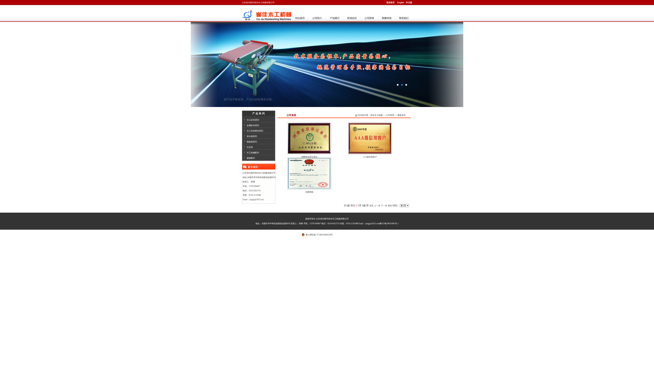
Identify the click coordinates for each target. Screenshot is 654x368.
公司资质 (390, 115)
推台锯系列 (252, 136)
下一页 (384, 205)
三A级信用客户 (370, 157)
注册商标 (309, 192)
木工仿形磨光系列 (255, 131)
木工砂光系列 (253, 120)
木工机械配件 (253, 152)
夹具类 (250, 147)
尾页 (390, 205)
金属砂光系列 (253, 125)
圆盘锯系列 (252, 142)
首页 (371, 205)
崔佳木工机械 (376, 115)
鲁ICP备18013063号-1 (389, 223)
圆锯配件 (251, 158)
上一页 (377, 205)
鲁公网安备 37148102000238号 (319, 235)
